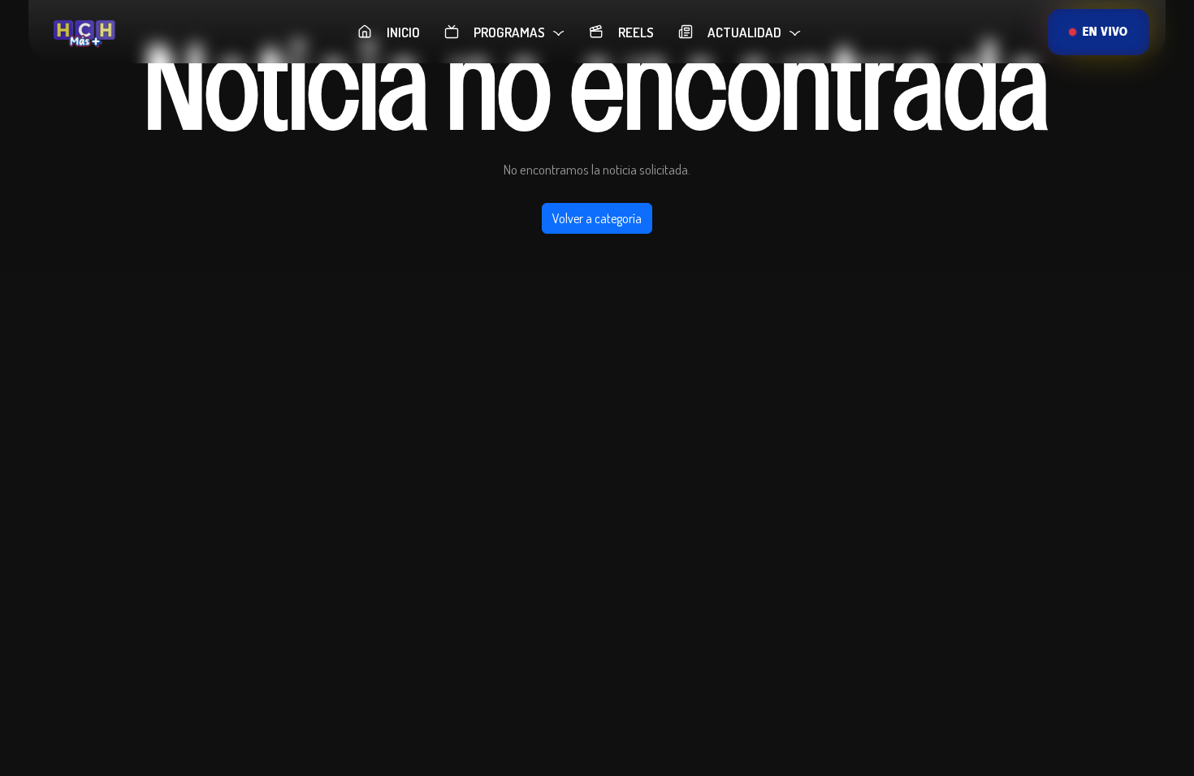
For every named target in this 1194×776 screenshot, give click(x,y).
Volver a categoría (597, 218)
